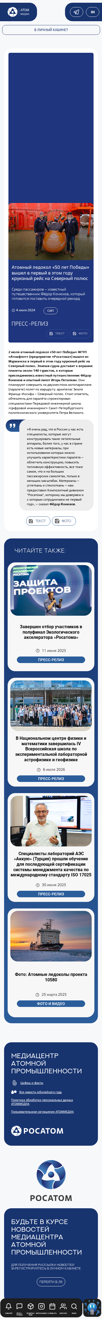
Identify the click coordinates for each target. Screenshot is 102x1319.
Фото (66, 521)
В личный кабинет (51, 29)
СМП (50, 311)
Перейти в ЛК (51, 1282)
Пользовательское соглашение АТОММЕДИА (42, 1112)
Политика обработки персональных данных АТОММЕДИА (42, 1102)
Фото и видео (51, 1003)
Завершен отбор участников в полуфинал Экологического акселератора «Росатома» (51, 632)
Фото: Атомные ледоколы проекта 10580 (51, 977)
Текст (40, 521)
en (92, 12)
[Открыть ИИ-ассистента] (92, 1307)
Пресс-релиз (51, 660)
